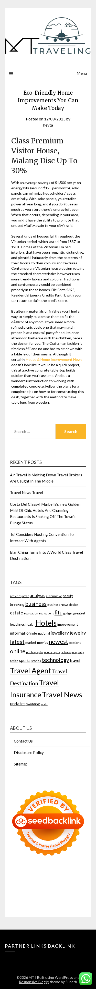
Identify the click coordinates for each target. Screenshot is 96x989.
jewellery (60, 633)
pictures (66, 652)
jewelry (78, 633)
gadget (67, 613)
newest (58, 641)
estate (16, 612)
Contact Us (23, 741)
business (36, 603)
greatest (79, 613)
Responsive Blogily (34, 982)
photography (52, 652)
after (25, 596)
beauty (68, 596)
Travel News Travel (26, 492)
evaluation (31, 613)
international (40, 633)
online (17, 651)
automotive (54, 596)
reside (14, 660)
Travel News (62, 694)
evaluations (46, 613)
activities (16, 596)
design (73, 604)
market (30, 642)
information (20, 633)
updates (18, 703)
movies (42, 642)
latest (17, 641)
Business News (58, 605)
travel (75, 660)
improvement (67, 624)
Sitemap (20, 764)
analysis (37, 595)
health (30, 624)
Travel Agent (30, 670)
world (44, 704)
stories (36, 661)
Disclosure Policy (29, 752)
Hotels (46, 622)
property (78, 652)
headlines (17, 624)
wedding (33, 704)
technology (55, 660)
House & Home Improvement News (54, 359)
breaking (17, 604)
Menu (82, 73)
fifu (58, 612)
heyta (48, 125)
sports (24, 660)
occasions (75, 642)
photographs (34, 652)
